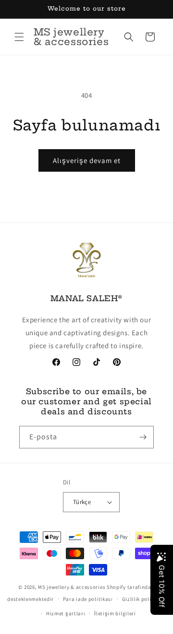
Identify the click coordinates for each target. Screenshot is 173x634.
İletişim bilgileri (115, 613)
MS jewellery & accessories (71, 587)
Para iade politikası (88, 599)
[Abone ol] (142, 437)
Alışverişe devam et (87, 160)
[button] (19, 36)
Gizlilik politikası (144, 599)
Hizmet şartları (66, 613)
